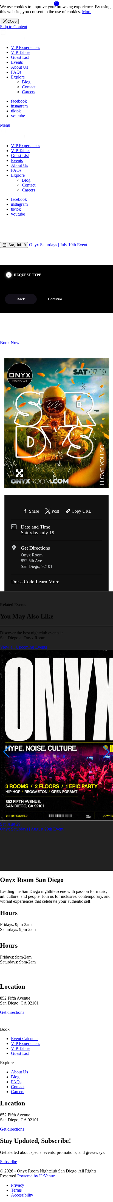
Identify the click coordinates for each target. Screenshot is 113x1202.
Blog (26, 82)
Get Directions (35, 548)
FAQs (16, 72)
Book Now (9, 342)
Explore (18, 77)
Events (17, 62)
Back (21, 299)
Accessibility (22, 1195)
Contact (28, 87)
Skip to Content (13, 26)
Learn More (47, 581)
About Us (19, 67)
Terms (16, 1190)
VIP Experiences (25, 47)
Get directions (12, 1012)
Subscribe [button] (8, 1161)
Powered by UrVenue (36, 1176)
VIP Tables (20, 52)
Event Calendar (24, 1038)
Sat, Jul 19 (16, 245)
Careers (28, 91)
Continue (55, 299)
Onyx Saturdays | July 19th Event (58, 244)
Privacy (17, 1185)
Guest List (20, 57)
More (86, 11)
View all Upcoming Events (23, 647)
